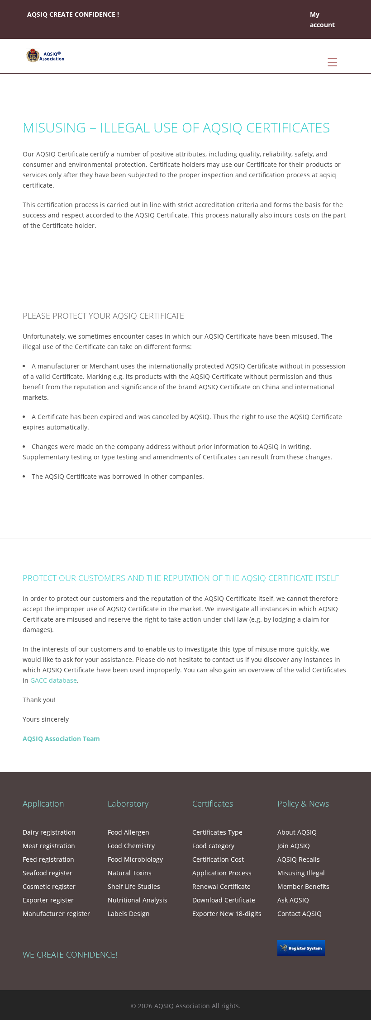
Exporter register (48, 900)
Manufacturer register (56, 913)
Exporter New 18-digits (227, 913)
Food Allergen (128, 832)
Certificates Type (217, 832)
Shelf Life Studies (134, 886)
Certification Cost (218, 859)
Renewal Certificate (221, 886)
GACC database (53, 680)
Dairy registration (49, 832)
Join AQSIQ (293, 845)
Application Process (222, 873)
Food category (213, 845)
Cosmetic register (49, 886)
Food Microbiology (135, 859)
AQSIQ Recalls (298, 859)
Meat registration (49, 845)
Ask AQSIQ (293, 900)
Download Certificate (223, 900)
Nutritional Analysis (137, 900)
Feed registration (48, 859)
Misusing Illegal (301, 873)
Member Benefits (303, 886)
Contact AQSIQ (299, 913)
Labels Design (129, 913)
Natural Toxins (130, 873)
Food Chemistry (131, 845)
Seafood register (47, 873)
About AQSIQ (297, 832)
